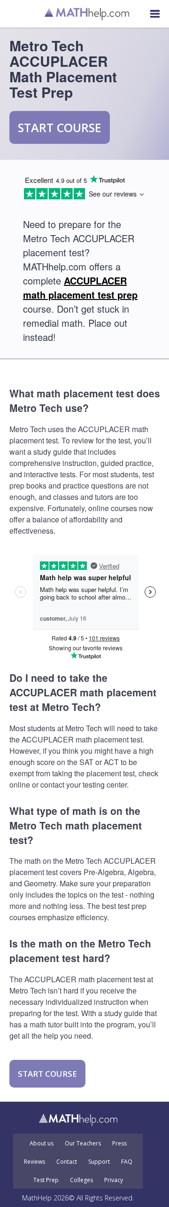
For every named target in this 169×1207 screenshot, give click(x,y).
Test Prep (46, 1180)
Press (119, 1143)
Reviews (34, 1162)
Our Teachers (83, 1143)
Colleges (81, 1180)
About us (42, 1143)
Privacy (113, 1180)
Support (99, 1162)
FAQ (126, 1162)
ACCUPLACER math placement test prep (80, 287)
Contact (66, 1162)
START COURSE (59, 127)
